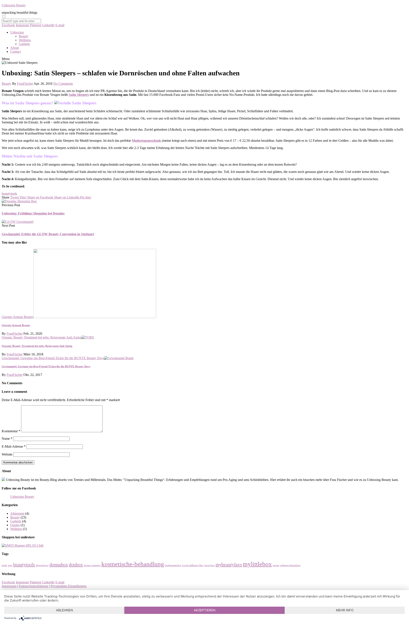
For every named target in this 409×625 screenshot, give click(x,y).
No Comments (63, 83)
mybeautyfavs (229, 564)
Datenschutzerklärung (33, 586)
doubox (76, 564)
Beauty (23, 36)
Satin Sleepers (79, 94)
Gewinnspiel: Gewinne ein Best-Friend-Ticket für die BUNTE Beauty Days (53, 358)
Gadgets (24, 44)
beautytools (9, 193)
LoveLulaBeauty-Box (192, 565)
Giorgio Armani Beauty (17, 317)
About (14, 48)
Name (7, 438)
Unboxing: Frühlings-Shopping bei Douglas (33, 213)
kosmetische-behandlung (132, 564)
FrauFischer (25, 83)
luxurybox (209, 565)
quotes (276, 565)
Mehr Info (344, 610)
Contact (15, 51)
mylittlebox (257, 564)
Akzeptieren (204, 610)
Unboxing (17, 32)
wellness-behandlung (290, 565)
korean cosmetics (92, 565)
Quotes (15, 525)
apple (4, 565)
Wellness (25, 40)
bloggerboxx (42, 565)
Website (7, 454)
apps (10, 565)
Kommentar (11, 431)
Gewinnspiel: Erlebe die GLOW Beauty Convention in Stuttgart (48, 234)
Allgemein (17, 513)
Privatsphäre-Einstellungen (68, 586)
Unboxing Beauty (14, 5)
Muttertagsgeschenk (146, 140)
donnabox (58, 564)
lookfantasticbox (173, 565)
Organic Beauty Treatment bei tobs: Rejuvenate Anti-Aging (42, 337)
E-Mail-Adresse (14, 446)
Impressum (9, 586)
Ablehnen (64, 610)
